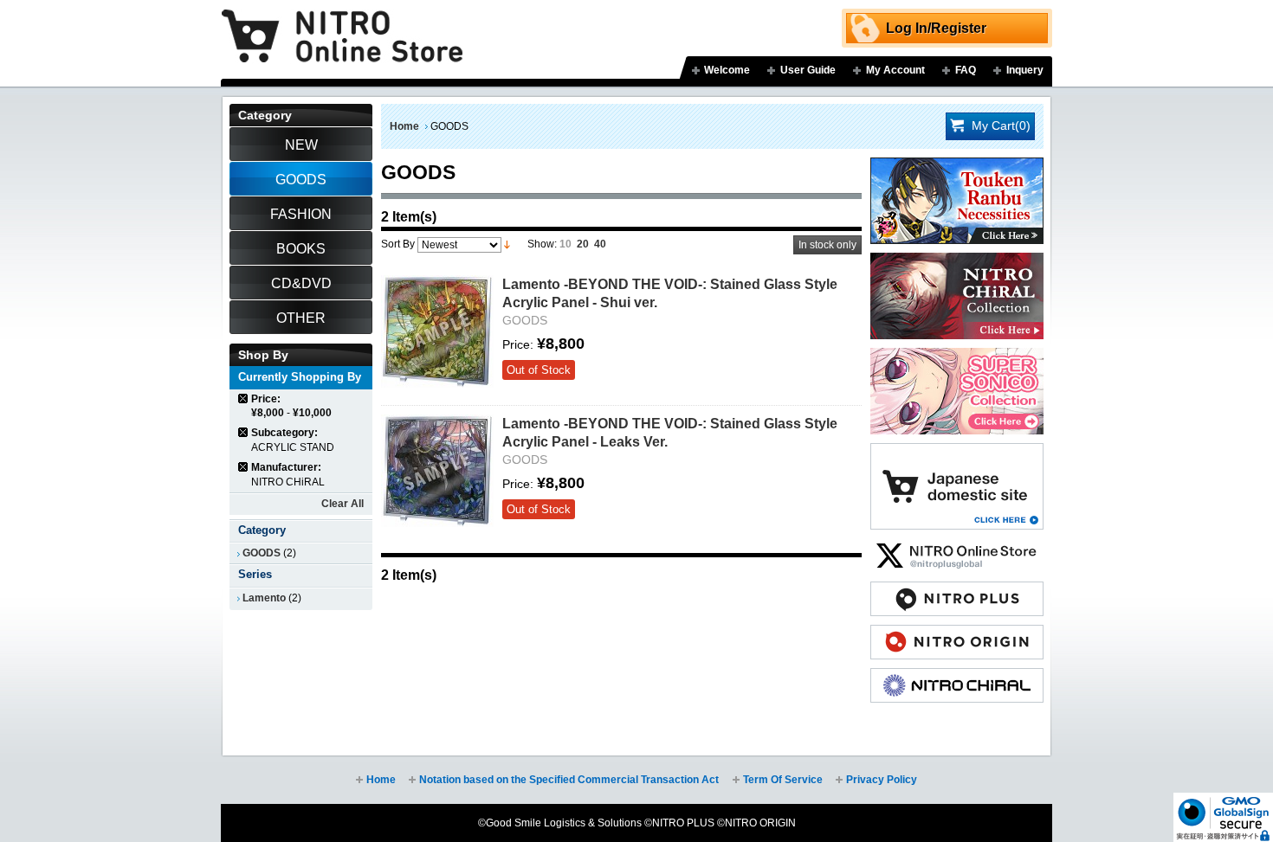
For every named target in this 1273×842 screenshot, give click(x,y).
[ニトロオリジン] (957, 633)
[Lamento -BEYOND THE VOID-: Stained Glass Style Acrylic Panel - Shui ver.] (437, 331)
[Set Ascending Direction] (507, 244)
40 (600, 244)
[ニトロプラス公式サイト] (957, 590)
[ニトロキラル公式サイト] (957, 677)
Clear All (342, 504)
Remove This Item (243, 398)
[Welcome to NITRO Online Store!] (342, 23)
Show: (542, 244)
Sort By (398, 244)
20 (583, 244)
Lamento (264, 598)
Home (404, 126)
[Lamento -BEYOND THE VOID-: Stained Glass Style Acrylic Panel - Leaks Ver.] (437, 471)
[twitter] (957, 547)
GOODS (261, 553)
